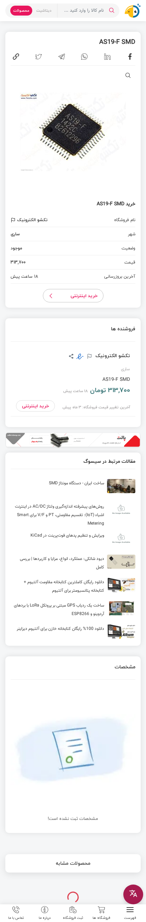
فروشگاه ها (101, 917)
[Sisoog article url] (73, 489)
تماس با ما (16, 917)
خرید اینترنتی (84, 296)
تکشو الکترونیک (112, 355)
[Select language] (133, 894)
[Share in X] (38, 56)
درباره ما (45, 917)
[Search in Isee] (111, 10)
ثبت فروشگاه (73, 917)
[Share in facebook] (130, 56)
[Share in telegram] (61, 56)
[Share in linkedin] (107, 56)
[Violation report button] (14, 220)
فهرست (130, 917)
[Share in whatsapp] (84, 56)
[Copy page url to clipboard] (16, 56)
